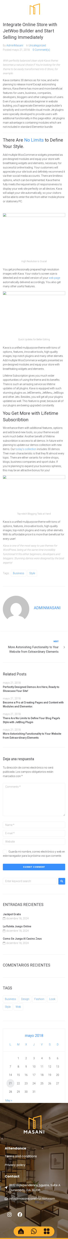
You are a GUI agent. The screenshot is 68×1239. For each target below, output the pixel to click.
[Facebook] (20, 1214)
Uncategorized (37, 45)
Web (18, 1006)
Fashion (39, 999)
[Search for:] (29, 881)
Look (52, 999)
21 (10, 1083)
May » (8, 1100)
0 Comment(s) (41, 49)
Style (32, 573)
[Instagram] (9, 1214)
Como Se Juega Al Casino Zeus (22, 938)
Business (18, 573)
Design (25, 999)
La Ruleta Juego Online (17, 926)
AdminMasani (14, 45)
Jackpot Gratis (12, 914)
